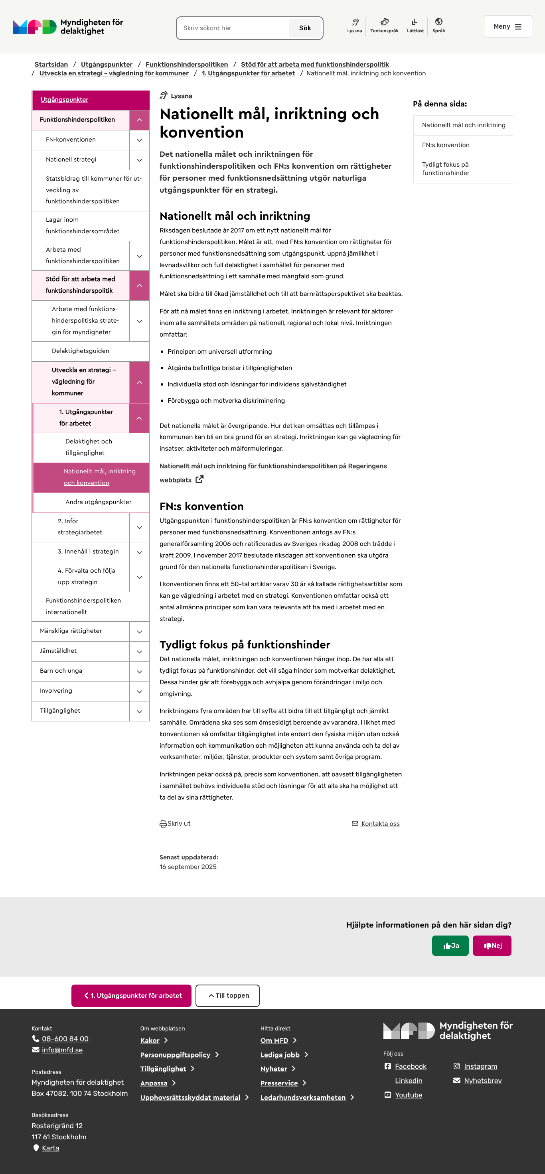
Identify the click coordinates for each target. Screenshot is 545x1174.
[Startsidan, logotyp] (448, 1033)
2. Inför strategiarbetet (80, 527)
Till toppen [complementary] (232, 995)
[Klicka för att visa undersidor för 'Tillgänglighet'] (139, 711)
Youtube (408, 1095)
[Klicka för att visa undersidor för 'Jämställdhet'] (139, 651)
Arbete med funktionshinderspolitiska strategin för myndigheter (85, 321)
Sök (305, 28)
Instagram (480, 1067)
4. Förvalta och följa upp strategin (86, 577)
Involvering (56, 691)
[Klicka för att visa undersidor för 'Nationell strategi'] (139, 160)
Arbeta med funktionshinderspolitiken (83, 256)
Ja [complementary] (455, 945)
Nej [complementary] (497, 945)
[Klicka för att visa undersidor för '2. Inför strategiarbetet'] (139, 527)
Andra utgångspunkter (98, 502)
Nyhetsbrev (483, 1081)
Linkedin (409, 1081)
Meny (502, 26)
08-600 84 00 (65, 1039)
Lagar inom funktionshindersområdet (83, 226)
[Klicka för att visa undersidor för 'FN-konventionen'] (139, 140)
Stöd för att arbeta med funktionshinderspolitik (80, 285)
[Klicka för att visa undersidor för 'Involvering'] (139, 691)
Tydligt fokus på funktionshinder (446, 169)
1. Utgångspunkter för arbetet (86, 418)
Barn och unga (61, 671)
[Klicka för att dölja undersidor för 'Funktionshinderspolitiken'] (139, 120)
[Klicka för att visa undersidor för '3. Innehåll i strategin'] (139, 552)
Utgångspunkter (64, 100)
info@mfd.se (62, 1050)
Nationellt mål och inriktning (464, 125)
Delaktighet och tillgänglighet (88, 448)
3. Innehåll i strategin (88, 552)
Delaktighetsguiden (80, 351)
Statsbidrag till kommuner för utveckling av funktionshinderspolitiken (94, 190)
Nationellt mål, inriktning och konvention (100, 478)
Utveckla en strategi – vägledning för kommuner (84, 382)
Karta (50, 1148)
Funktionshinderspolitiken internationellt (83, 607)
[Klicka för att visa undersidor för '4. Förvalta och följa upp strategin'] (139, 577)
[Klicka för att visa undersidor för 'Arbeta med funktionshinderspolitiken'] (139, 256)
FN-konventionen (71, 140)
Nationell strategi (71, 160)
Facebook (411, 1067)
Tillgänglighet (60, 711)
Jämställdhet (58, 651)
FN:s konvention (446, 145)
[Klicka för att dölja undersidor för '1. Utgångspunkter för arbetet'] (139, 418)
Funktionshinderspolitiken (77, 120)
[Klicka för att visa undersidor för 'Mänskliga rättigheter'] (139, 631)
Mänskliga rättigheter (71, 631)
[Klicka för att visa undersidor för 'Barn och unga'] (139, 671)
